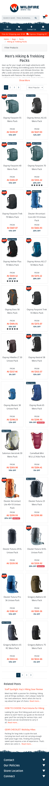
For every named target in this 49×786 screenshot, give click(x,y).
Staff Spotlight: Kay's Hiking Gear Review (24, 689)
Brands (19, 29)
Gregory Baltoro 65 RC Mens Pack (12, 646)
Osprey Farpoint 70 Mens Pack (37, 167)
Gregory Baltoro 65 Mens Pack (37, 599)
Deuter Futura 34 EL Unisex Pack (36, 551)
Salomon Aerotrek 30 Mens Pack (12, 455)
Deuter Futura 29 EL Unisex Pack (12, 551)
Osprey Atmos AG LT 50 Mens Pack (36, 263)
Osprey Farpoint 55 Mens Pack (12, 119)
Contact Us (31, 29)
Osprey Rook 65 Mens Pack (36, 407)
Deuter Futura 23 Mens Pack (37, 503)
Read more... (35, 701)
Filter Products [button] (11, 47)
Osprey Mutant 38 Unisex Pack (12, 407)
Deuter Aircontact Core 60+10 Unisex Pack (37, 217)
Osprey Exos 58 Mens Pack (12, 311)
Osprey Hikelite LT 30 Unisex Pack (12, 359)
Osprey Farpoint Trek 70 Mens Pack (12, 215)
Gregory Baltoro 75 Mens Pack (37, 646)
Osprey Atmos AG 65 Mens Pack (36, 119)
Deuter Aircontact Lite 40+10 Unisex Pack (12, 504)
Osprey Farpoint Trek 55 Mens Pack (37, 311)
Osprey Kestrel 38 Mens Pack (36, 359)
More (43, 29)
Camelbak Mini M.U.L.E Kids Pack (37, 455)
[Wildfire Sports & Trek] (24, 8)
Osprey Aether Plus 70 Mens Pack (12, 263)
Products (7, 29)
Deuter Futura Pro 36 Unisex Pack (12, 599)
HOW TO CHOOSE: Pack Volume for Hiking (24, 708)
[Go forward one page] (18, 87)
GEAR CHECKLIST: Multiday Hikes (20, 729)
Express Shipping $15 (29, 34)
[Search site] (36, 18)
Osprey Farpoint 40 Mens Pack (12, 167)
